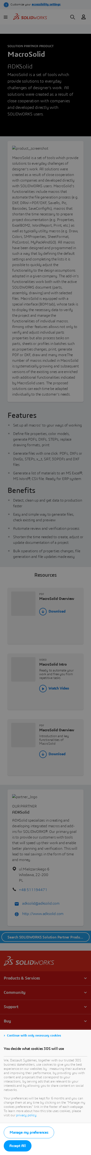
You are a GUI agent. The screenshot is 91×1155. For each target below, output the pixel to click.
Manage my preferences (29, 1132)
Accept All (17, 1146)
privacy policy (26, 1115)
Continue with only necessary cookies (34, 1035)
